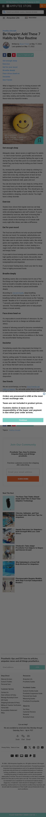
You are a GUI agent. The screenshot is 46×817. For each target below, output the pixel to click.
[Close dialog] (44, 394)
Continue (23, 420)
